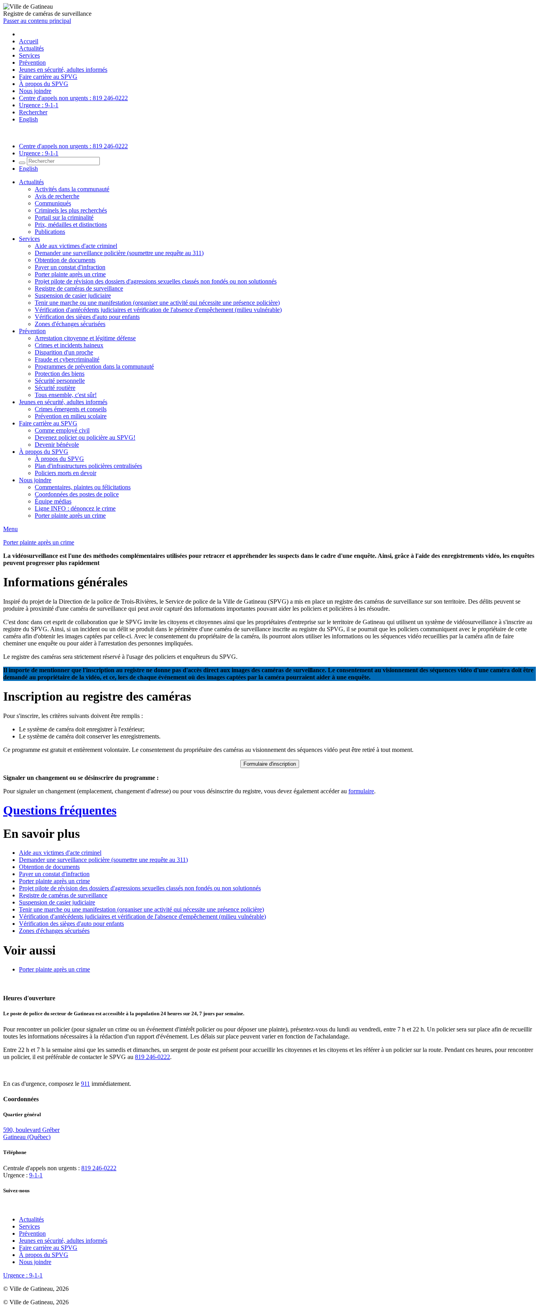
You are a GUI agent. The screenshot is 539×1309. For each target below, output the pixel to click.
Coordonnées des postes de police (77, 494)
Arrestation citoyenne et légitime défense (85, 338)
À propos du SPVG (43, 83)
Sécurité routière (55, 387)
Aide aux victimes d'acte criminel (76, 245)
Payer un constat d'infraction (70, 267)
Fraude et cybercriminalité (67, 359)
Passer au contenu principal (37, 20)
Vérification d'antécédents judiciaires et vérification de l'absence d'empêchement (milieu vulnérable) (158, 309)
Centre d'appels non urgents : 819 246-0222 (73, 98)
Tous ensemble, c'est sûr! (66, 395)
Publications (50, 231)
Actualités (31, 48)
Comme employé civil (62, 430)
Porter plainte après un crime (70, 274)
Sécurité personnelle (60, 380)
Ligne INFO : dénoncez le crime (75, 508)
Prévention (32, 62)
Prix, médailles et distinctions (71, 224)
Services (29, 55)
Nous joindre (35, 91)
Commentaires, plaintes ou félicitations (83, 487)
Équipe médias (53, 501)
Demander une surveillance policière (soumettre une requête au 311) (119, 253)
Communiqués (53, 203)
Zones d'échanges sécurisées (70, 324)
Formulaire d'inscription (269, 764)
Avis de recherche (57, 196)
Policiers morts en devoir (65, 473)
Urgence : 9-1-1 (38, 105)
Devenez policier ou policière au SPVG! (85, 437)
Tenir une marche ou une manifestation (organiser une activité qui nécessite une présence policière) (157, 302)
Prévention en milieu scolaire (71, 416)
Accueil (28, 41)
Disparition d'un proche (64, 352)
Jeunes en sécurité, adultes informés (63, 69)
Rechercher (33, 112)
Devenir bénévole (57, 444)
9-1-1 (36, 1175)
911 (85, 1083)
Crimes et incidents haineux (69, 345)
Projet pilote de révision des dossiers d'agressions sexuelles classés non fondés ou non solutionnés (156, 281)
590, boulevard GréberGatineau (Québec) (31, 1133)
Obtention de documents (65, 260)
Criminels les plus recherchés (71, 210)
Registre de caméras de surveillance (79, 288)
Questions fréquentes (59, 810)
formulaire (361, 791)
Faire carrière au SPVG (48, 76)
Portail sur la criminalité (64, 217)
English (28, 119)
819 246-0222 (152, 1057)
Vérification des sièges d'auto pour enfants (87, 316)
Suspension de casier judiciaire (73, 295)
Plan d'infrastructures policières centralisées (88, 465)
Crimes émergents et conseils (71, 409)
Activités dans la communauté (72, 189)
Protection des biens (59, 373)
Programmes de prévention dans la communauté (94, 366)
